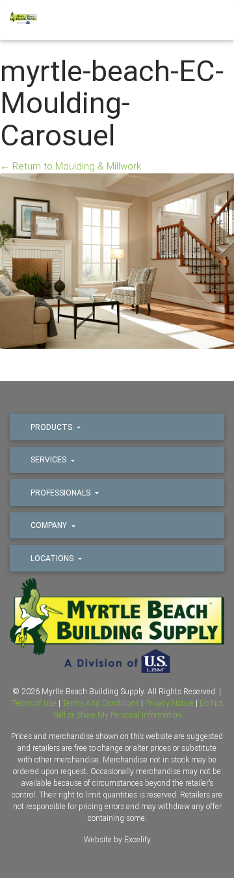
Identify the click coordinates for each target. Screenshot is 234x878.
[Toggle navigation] (207, 21)
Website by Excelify (117, 839)
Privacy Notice (169, 703)
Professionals (61, 492)
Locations (53, 558)
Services (49, 459)
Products (52, 427)
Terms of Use (34, 703)
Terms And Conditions (100, 703)
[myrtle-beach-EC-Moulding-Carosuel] (117, 260)
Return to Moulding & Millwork (70, 166)
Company (50, 525)
